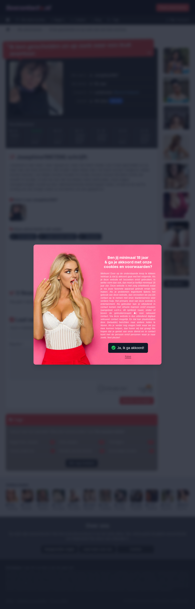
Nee (128, 357)
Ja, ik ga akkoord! (130, 348)
